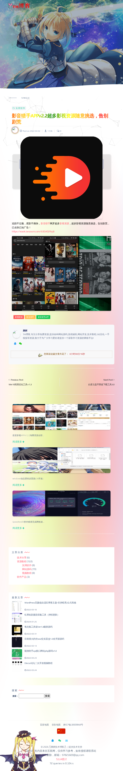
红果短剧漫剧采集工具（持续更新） (42, 614)
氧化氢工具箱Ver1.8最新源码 (39, 626)
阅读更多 (17, 441)
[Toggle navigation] (111, 5)
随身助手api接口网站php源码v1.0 (41, 651)
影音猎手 (45, 223)
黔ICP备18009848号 (73, 725)
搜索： (15, 696)
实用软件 (20, 108)
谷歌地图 (56, 725)
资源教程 (21, 561)
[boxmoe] (19, 5)
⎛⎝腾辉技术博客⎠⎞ (57, 747)
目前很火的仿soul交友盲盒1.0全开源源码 (44, 639)
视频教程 (26, 573)
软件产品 (21, 576)
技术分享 (21, 557)
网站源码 (26, 569)
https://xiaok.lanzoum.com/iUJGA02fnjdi (33, 231)
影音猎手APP (43, 317)
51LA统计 (61, 759)
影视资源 (64, 223)
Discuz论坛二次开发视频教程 (39, 663)
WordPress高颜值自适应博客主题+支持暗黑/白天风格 (50, 602)
